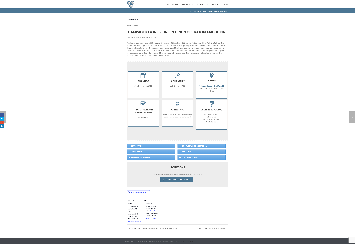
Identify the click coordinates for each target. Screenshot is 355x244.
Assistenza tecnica (202, 4)
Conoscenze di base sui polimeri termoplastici (211, 228)
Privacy (187, 241)
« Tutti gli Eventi (132, 19)
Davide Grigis (181, 241)
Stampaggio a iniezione (134, 221)
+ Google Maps (153, 211)
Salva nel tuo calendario (138, 192)
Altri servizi (215, 4)
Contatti (225, 4)
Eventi (195, 11)
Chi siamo (175, 4)
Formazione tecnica (187, 4)
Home (167, 4)
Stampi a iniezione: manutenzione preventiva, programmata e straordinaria (153, 228)
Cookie (191, 241)
